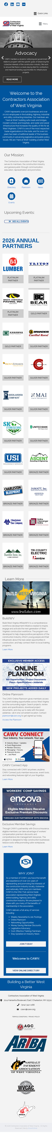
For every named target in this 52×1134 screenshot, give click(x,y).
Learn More (7, 649)
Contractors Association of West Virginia (26, 996)
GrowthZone (32, 1128)
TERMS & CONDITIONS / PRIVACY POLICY (26, 1017)
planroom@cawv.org (11, 716)
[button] (2, 58)
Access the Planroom (12, 720)
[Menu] (41, 13)
